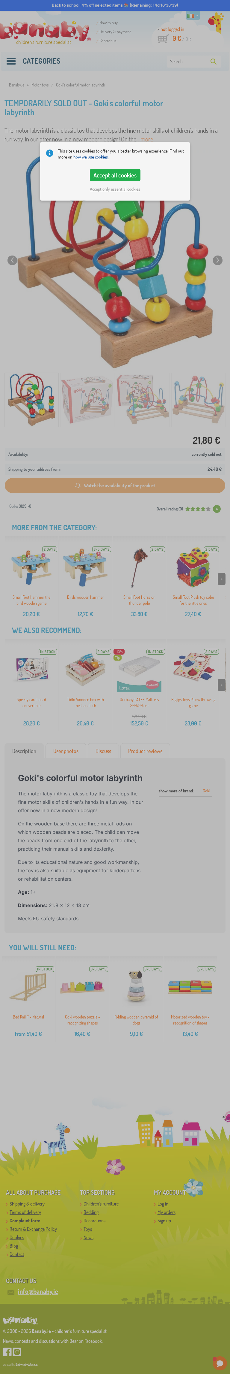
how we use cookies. (91, 157)
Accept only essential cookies (115, 189)
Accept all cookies (115, 175)
